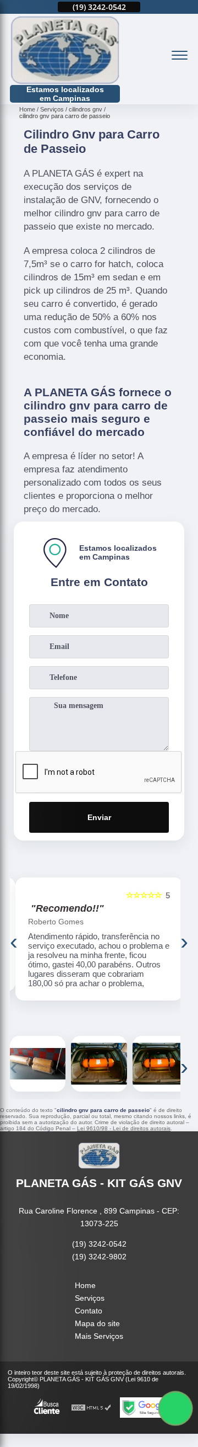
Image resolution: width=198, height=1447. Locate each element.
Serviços (90, 1298)
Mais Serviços (99, 1336)
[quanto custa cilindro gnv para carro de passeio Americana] (160, 1064)
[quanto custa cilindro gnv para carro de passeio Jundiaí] (99, 1064)
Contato (88, 1310)
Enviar (99, 817)
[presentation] (14, 941)
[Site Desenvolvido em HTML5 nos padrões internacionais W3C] (91, 1407)
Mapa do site (97, 1323)
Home (85, 1285)
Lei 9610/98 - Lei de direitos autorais (123, 1128)
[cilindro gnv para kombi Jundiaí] (37, 1064)
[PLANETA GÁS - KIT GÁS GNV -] (65, 50)
